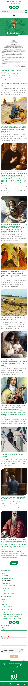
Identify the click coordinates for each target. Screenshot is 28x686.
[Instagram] (10, 7)
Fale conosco (6, 588)
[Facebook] (14, 7)
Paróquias (5, 575)
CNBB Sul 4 (5, 604)
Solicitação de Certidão (8, 585)
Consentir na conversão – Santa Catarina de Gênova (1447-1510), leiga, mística (13, 498)
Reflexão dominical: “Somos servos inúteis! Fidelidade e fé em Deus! (14, 318)
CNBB (3, 601)
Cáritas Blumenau (7, 609)
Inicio (3, 573)
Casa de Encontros (7, 578)
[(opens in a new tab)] (14, 53)
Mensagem (4, 636)
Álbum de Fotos (6, 583)
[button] (14, 15)
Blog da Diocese (6, 580)
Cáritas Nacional (7, 606)
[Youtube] (17, 7)
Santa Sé (4, 599)
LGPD (3, 590)
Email (2, 632)
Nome (3, 627)
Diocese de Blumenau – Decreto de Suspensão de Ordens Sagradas (12, 69)
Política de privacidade (8, 593)
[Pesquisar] (26, 11)
